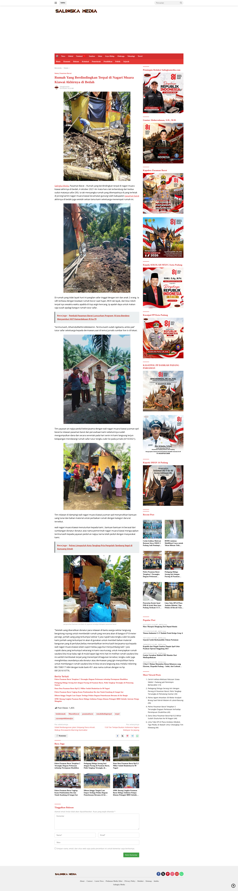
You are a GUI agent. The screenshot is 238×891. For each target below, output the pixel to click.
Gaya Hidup (109, 56)
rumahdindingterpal (104, 714)
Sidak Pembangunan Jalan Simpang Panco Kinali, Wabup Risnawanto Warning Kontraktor (75, 727)
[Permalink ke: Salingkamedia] (57, 87)
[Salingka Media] (76, 11)
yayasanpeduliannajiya (64, 718)
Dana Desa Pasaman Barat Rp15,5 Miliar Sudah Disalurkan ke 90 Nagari (82, 688)
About (82, 881)
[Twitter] (163, 874)
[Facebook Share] (117, 736)
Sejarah (126, 61)
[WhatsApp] (181, 874)
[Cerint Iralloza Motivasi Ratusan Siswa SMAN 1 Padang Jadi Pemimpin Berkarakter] (152, 529)
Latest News (99, 881)
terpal (117, 714)
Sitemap (149, 881)
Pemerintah (96, 61)
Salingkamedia (64, 87)
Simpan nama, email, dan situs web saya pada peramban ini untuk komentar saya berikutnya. (96, 848)
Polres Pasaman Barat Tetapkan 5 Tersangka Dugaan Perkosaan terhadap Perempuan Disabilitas (91, 679)
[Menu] (56, 3)
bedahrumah (60, 714)
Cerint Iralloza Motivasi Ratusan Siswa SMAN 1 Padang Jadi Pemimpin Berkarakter (152, 543)
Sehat (100, 56)
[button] (180, 3)
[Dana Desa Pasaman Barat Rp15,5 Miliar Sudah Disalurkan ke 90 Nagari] (126, 753)
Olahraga (120, 56)
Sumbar (92, 56)
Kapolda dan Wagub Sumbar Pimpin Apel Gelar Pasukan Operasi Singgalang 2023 (161, 648)
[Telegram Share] (132, 736)
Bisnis (58, 61)
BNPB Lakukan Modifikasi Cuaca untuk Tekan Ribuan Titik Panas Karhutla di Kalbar (174, 543)
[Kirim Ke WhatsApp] (137, 736)
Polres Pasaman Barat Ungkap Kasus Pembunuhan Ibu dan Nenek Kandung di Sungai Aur (89, 692)
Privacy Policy (130, 881)
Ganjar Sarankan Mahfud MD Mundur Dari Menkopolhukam (160, 656)
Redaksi (140, 881)
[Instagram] (172, 874)
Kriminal (85, 61)
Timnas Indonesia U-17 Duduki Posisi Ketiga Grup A (163, 633)
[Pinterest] (168, 874)
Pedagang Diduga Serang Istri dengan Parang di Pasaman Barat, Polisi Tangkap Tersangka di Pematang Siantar (94, 684)
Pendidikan (108, 61)
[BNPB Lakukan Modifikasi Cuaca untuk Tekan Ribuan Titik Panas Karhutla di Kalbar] (174, 529)
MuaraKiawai (74, 714)
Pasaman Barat (66, 73)
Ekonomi (66, 61)
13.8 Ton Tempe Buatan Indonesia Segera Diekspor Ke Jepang (122, 727)
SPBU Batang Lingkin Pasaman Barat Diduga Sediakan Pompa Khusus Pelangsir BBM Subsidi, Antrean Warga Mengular (97, 700)
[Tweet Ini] (122, 736)
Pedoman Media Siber (114, 881)
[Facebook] (159, 874)
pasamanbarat (87, 714)
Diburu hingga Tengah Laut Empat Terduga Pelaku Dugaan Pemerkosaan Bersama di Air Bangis (91, 695)
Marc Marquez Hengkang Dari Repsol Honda (160, 627)
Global (70, 56)
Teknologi (131, 56)
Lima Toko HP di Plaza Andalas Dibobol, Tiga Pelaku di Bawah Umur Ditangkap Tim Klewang (174, 605)
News (63, 56)
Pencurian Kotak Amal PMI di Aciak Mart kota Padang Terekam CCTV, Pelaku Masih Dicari (152, 605)
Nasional (79, 56)
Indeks (63, 3)
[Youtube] (177, 874)
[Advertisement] (119, 34)
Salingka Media (62, 185)
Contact (90, 881)
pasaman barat (132, 195)
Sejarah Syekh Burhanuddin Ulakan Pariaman (160, 640)
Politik (117, 61)
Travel (140, 56)
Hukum (76, 61)
